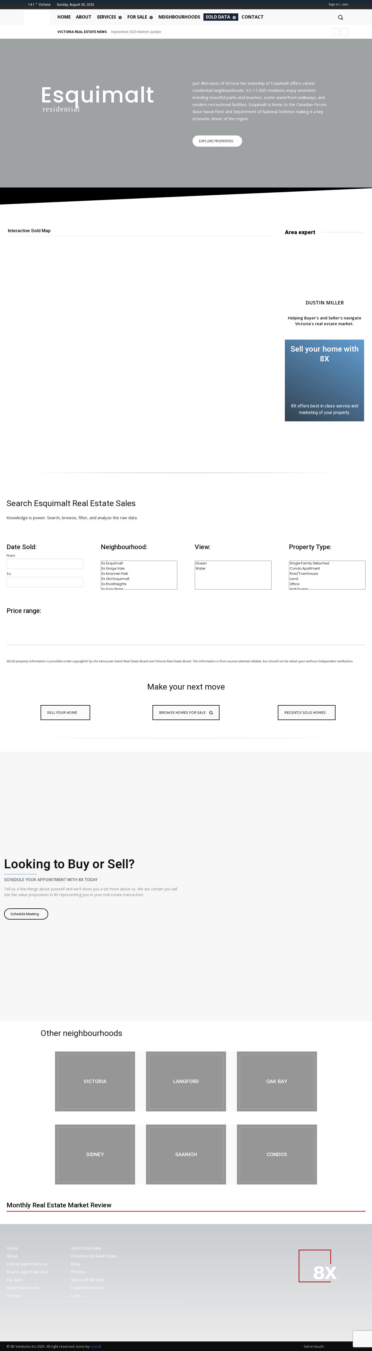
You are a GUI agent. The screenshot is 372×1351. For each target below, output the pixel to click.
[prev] (336, 31)
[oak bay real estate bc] (277, 1081)
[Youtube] (313, 4)
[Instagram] (299, 4)
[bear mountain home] (186, 1081)
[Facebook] (292, 4)
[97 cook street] (95, 1081)
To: (9, 574)
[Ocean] (233, 563)
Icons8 (95, 1346)
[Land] (327, 579)
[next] (344, 31)
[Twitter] (306, 4)
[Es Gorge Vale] (139, 568)
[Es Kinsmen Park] (139, 573)
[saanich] (186, 1154)
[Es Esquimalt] (139, 563)
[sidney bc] (95, 1154)
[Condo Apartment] (327, 568)
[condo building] (277, 1154)
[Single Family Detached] (327, 563)
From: (11, 555)
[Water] (233, 568)
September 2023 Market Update (136, 32)
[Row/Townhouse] (327, 573)
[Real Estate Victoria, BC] (38, 23)
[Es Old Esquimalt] (139, 579)
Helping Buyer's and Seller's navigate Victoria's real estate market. (324, 320)
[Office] (327, 584)
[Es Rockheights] (139, 584)
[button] (340, 17)
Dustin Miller (325, 302)
